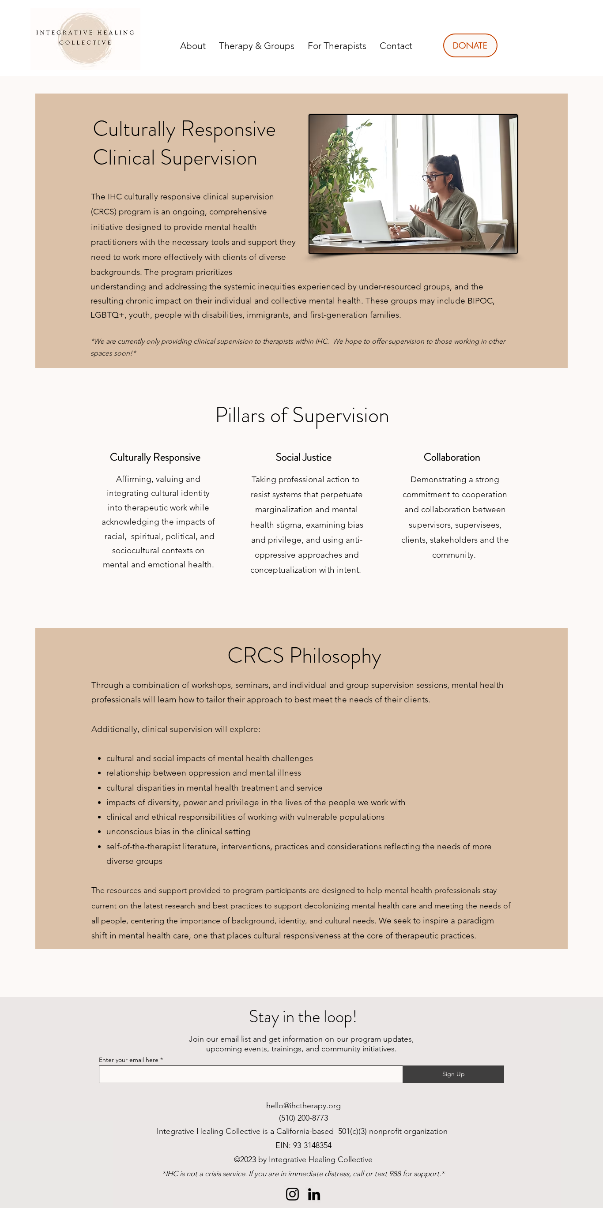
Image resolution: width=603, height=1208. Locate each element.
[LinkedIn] (314, 1194)
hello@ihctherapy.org (303, 1105)
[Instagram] (292, 1194)
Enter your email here (128, 1060)
